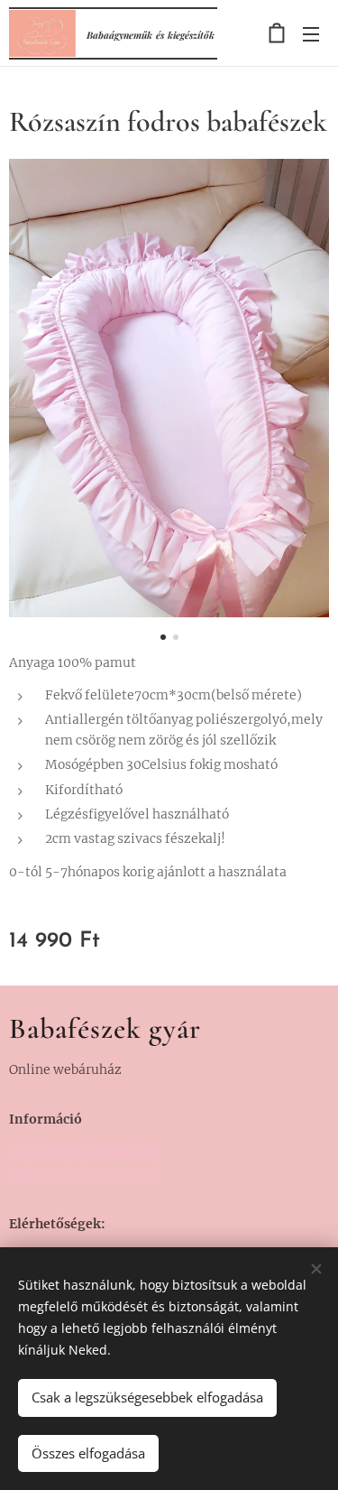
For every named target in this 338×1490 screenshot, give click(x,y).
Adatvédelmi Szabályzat (84, 1152)
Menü (311, 33)
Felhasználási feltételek (84, 1173)
